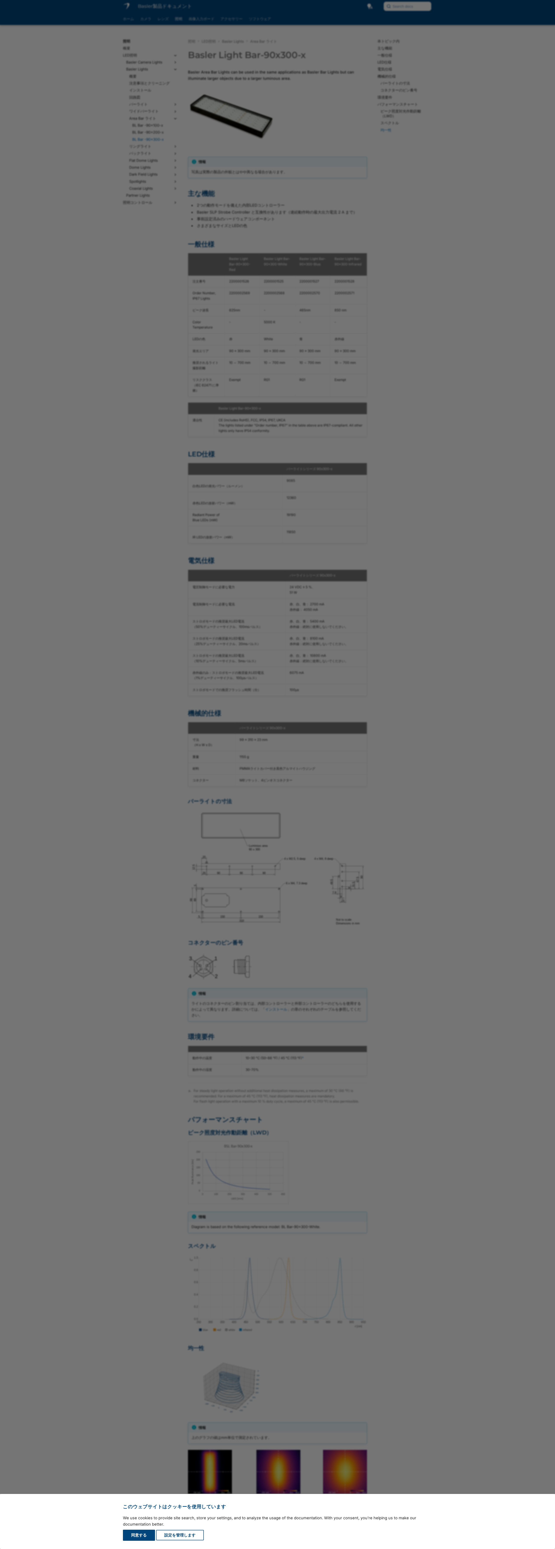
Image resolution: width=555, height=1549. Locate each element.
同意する (139, 1535)
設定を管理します (180, 1535)
